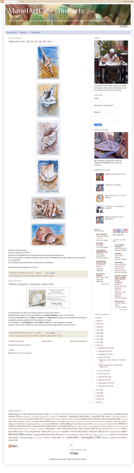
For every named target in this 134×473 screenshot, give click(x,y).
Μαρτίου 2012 (103, 380)
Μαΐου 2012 (102, 374)
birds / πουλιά (74, 419)
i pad (126, 426)
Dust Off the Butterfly (100, 275)
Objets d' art (21, 432)
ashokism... (118, 253)
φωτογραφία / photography (30, 416)
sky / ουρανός (80, 435)
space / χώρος (93, 435)
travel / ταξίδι (50, 437)
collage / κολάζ (56, 421)
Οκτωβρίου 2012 (104, 354)
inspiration (26, 429)
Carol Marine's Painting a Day (101, 262)
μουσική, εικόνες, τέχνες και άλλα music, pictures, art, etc (121, 278)
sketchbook (50, 434)
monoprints (115, 429)
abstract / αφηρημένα (69, 416)
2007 (98, 402)
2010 (98, 393)
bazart (63, 419)
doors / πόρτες (43, 424)
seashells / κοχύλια (47, 276)
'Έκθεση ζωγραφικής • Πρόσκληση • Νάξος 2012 (30, 284)
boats (85, 419)
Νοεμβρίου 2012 (104, 351)
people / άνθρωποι (90, 431)
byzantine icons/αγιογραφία (104, 419)
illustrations (15, 429)
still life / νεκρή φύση (119, 434)
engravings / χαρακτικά (99, 424)
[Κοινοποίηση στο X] (50, 273)
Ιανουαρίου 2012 (104, 386)
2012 (98, 345)
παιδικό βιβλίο (97, 414)
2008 (98, 399)
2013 (98, 342)
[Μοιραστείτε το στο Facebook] (52, 273)
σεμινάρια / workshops (114, 414)
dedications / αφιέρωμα (26, 424)
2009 (98, 396)
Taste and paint (37, 438)
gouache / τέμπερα (101, 426)
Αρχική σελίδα (12, 32)
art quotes (47, 419)
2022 (98, 318)
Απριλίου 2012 (103, 377)
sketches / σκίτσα (65, 435)
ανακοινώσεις (19, 336)
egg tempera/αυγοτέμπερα (79, 424)
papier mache (55, 431)
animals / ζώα (110, 417)
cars (121, 419)
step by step (104, 435)
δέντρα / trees (60, 414)
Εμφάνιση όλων (105, 284)
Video (62, 438)
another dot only (120, 248)
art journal (23, 419)
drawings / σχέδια (57, 424)
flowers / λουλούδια (58, 426)
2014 (98, 339)
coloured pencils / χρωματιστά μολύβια (78, 421)
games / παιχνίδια (77, 426)
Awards (56, 419)
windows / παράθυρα (109, 438)
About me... (24, 32)
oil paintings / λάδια (38, 431)
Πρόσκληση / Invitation (113, 185)
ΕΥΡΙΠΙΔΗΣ (99, 245)
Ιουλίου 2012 (103, 357)
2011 (98, 390)
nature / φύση (26, 276)
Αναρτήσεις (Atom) (24, 345)
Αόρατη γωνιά (119, 301)
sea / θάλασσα (36, 276)
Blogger (83, 459)
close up (42, 421)
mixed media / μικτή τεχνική (78, 428)
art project (18, 276)
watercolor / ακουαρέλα (80, 437)
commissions (97, 421)
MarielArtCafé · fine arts (46, 11)
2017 (98, 330)
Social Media (35, 32)
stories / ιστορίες (20, 437)
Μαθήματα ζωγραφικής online (115, 174)
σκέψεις (12, 416)
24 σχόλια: (38, 333)
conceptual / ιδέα (110, 421)
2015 (98, 336)
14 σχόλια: (38, 273)
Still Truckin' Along (102, 277)
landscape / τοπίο (53, 428)
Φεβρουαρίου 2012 (105, 383)
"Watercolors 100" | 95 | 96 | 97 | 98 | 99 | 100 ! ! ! (31, 41)
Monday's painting (101, 429)
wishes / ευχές (57, 336)
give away (89, 426)
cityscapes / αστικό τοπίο (25, 421)
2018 (98, 327)
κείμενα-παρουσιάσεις (75, 414)
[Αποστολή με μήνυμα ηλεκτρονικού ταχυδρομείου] (46, 273)
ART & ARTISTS (101, 234)
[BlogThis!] (48, 273)
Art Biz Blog (119, 262)
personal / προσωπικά (110, 432)
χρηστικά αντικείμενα (49, 416)
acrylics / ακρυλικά (91, 416)
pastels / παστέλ (69, 431)
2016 (98, 333)
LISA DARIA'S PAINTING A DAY (102, 251)
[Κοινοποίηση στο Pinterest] (54, 273)
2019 (98, 324)
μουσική (87, 414)
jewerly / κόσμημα (37, 429)
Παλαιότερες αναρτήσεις (78, 341)
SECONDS (99, 243)
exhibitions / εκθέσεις (32, 336)
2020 (98, 321)
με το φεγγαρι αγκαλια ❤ (120, 245)
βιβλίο (50, 414)
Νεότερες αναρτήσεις (16, 341)
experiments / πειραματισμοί (33, 426)
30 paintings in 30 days (18, 414)
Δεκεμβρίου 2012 (104, 348)
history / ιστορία (116, 426)
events (111, 424)
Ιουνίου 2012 (103, 371)
